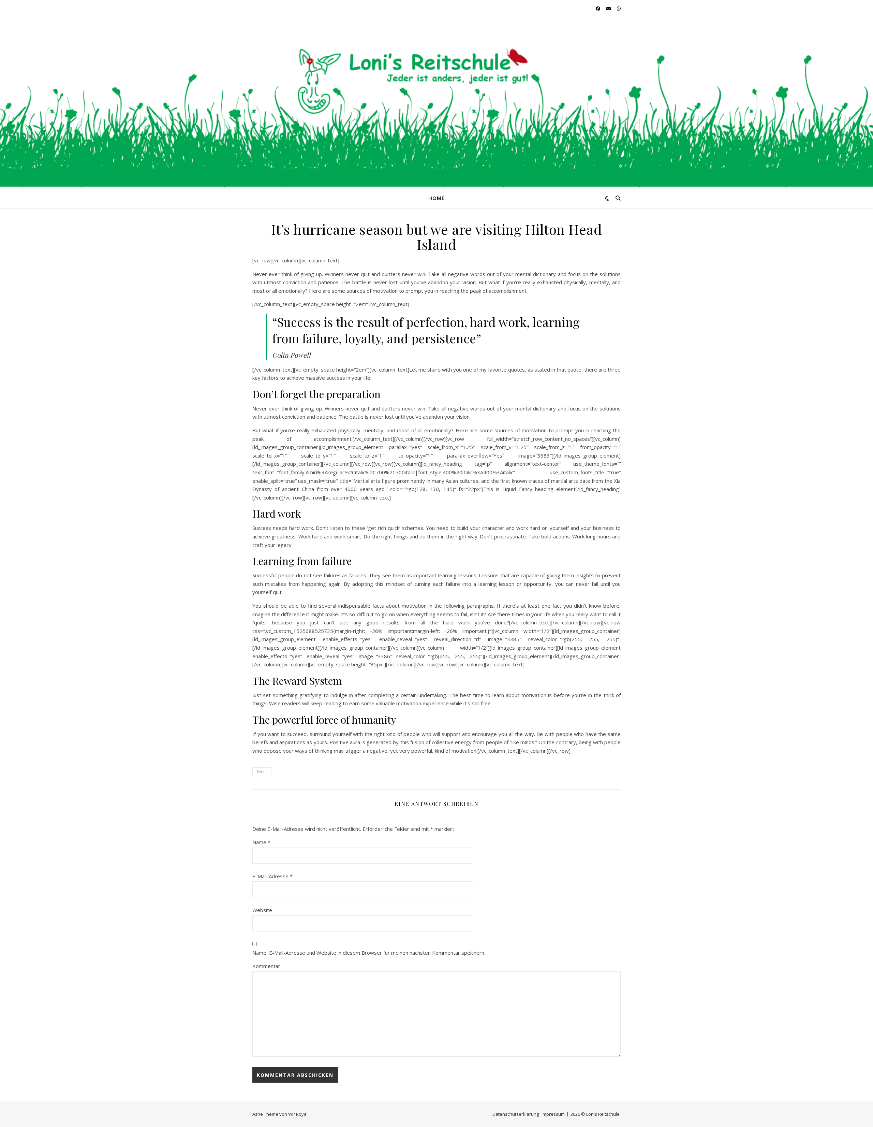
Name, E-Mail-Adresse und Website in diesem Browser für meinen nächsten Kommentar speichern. (368, 952)
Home (436, 197)
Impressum (553, 1114)
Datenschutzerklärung (515, 1114)
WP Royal (298, 1114)
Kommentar (266, 966)
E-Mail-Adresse (272, 876)
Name (261, 842)
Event (262, 772)
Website (262, 910)
